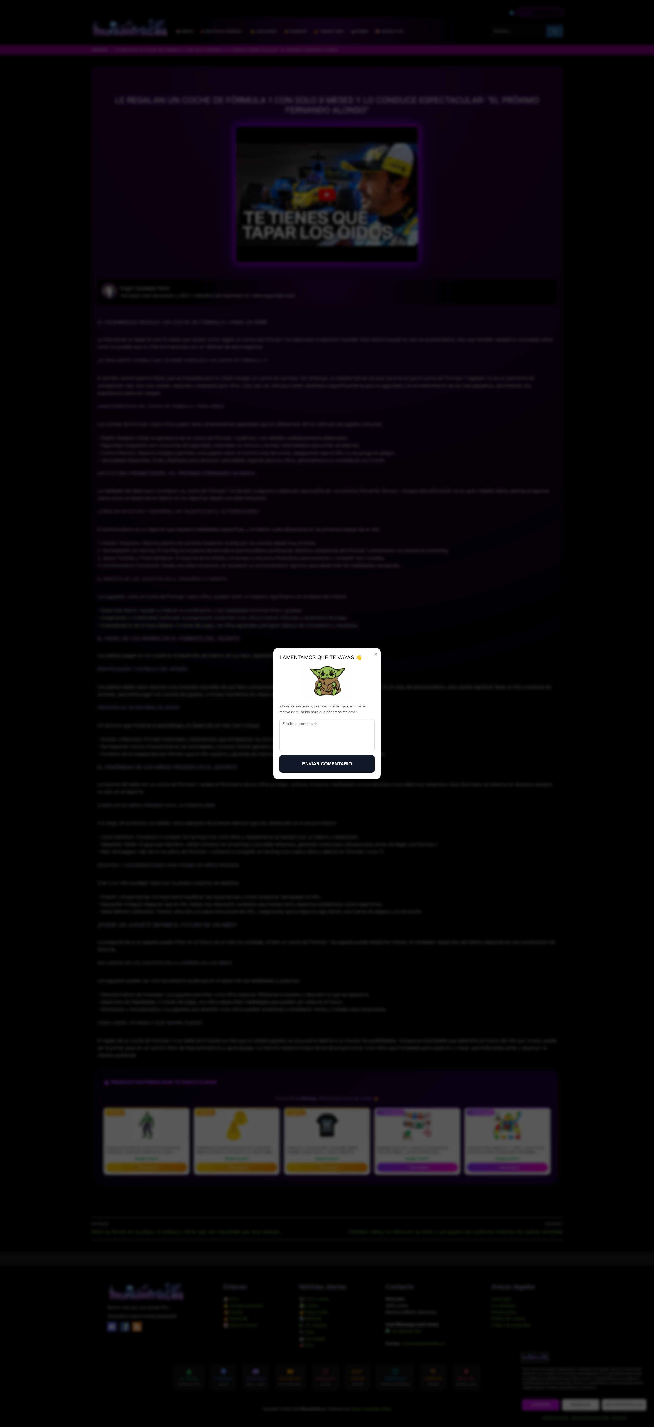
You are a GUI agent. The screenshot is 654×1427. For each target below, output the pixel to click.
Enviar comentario (327, 763)
